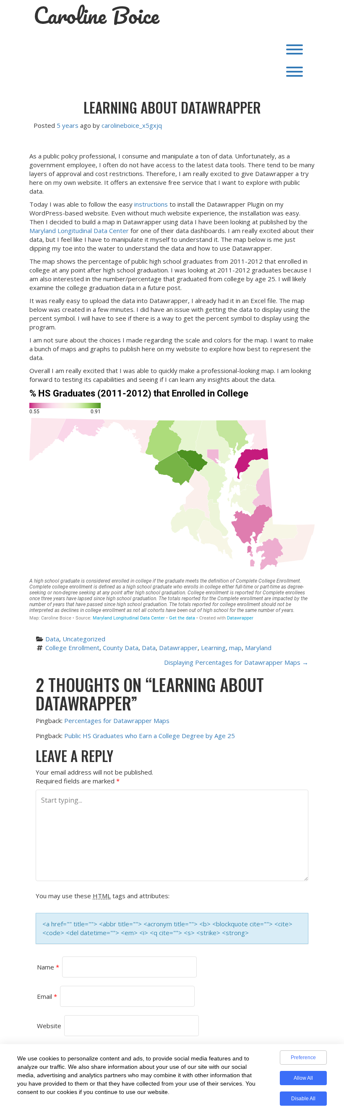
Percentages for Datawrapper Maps (116, 720)
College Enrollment (72, 647)
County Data (120, 647)
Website (49, 1025)
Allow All (303, 1078)
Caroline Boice (96, 15)
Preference (303, 1057)
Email (47, 996)
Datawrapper (178, 647)
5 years (67, 125)
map (235, 647)
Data (52, 639)
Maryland (258, 647)
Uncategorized (84, 639)
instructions (151, 204)
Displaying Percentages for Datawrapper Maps (236, 662)
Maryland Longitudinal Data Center (79, 230)
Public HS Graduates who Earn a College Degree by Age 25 (149, 735)
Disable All (303, 1099)
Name (48, 967)
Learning (213, 647)
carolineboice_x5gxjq (132, 125)
